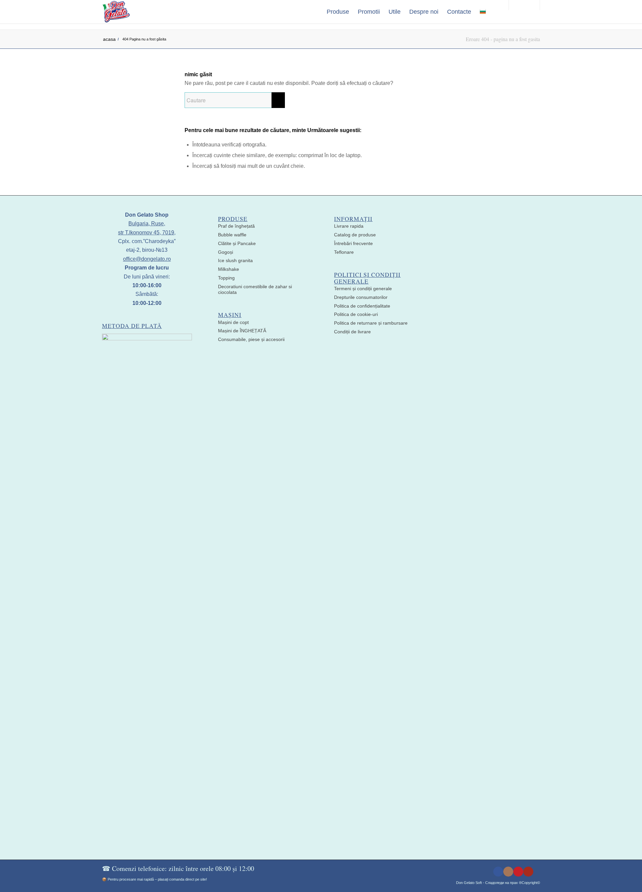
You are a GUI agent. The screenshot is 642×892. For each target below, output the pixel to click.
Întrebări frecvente (353, 243)
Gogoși (225, 252)
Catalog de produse (355, 234)
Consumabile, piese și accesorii (251, 339)
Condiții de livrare (352, 331)
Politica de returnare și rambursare (371, 323)
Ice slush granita (235, 260)
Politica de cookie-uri (356, 314)
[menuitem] (337, 11)
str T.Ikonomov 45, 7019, (147, 232)
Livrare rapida (348, 226)
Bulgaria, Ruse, (146, 223)
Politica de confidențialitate (362, 306)
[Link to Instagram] (508, 872)
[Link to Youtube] (528, 872)
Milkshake (228, 269)
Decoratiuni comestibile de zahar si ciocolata (255, 289)
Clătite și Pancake (237, 243)
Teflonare (344, 252)
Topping (226, 278)
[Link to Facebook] (498, 872)
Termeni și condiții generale (363, 288)
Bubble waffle (232, 234)
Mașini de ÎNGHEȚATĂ (242, 330)
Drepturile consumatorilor (361, 297)
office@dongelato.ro (147, 259)
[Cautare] (497, 11)
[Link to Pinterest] (518, 872)
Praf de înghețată (236, 226)
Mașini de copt (233, 322)
